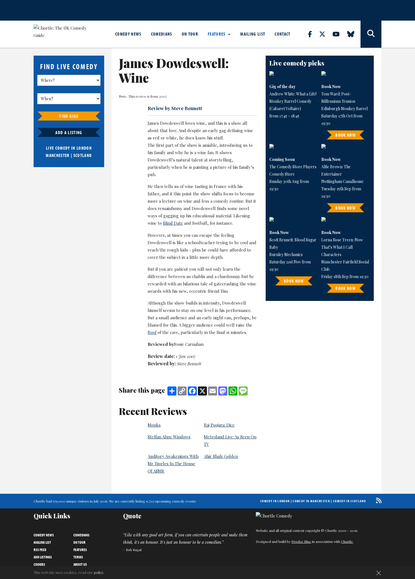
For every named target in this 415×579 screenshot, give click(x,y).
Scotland (82, 155)
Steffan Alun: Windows (169, 437)
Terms (78, 557)
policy (98, 572)
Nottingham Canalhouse (342, 181)
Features (217, 34)
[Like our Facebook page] (313, 34)
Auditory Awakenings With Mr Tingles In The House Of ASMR (173, 463)
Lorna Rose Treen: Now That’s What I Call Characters (342, 247)
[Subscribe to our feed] (377, 500)
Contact (282, 34)
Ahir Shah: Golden (221, 456)
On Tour (190, 34)
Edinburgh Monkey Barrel (344, 108)
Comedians (161, 34)
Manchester (57, 155)
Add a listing (68, 132)
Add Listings (43, 557)
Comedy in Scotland (349, 501)
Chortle (347, 541)
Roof (152, 332)
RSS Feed (40, 549)
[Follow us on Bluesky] (354, 34)
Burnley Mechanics (286, 254)
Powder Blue (301, 541)
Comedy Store (282, 174)
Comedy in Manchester (311, 501)
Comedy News (128, 34)
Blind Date (173, 223)
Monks (154, 425)
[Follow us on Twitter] (325, 34)
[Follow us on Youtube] (339, 34)
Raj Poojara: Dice (219, 425)
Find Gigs (68, 116)
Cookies (39, 564)
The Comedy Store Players (292, 166)
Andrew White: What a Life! (292, 94)
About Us (80, 564)
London (84, 148)
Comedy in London (275, 501)
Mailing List (252, 34)
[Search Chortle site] (371, 34)
